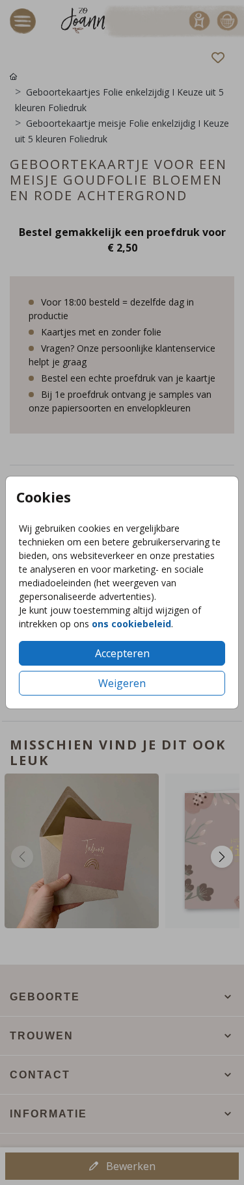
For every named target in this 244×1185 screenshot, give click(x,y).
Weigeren (122, 683)
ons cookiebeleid (131, 624)
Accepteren (122, 653)
